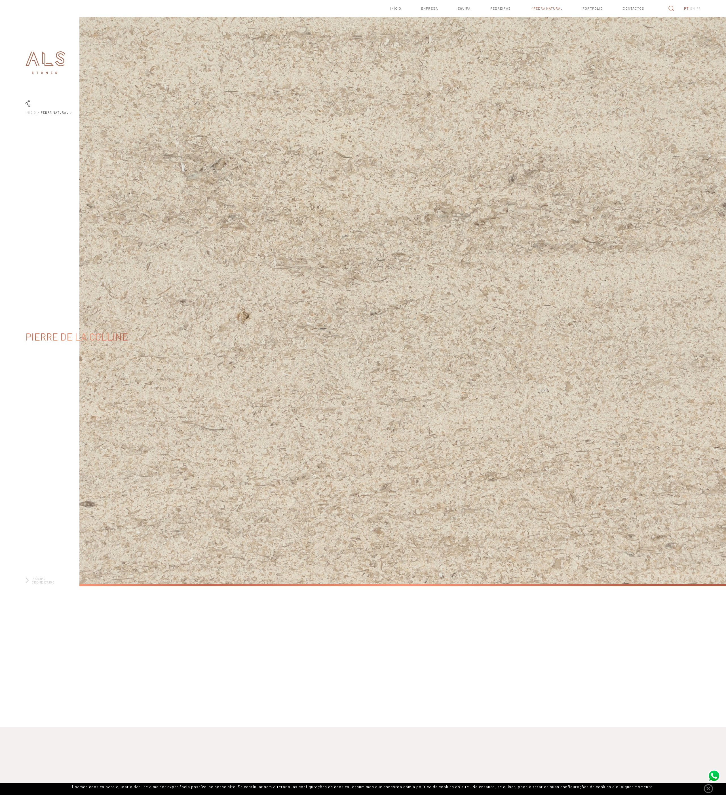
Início (32, 112)
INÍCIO (395, 8)
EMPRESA (429, 8)
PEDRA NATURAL (548, 8)
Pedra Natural (55, 112)
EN (692, 8)
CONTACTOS (633, 8)
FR (699, 8)
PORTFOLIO (593, 8)
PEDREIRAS (500, 8)
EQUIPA (464, 8)
